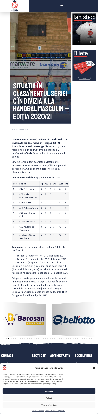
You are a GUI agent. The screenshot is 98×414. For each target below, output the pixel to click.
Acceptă (49, 391)
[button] (94, 368)
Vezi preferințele (49, 405)
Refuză (49, 398)
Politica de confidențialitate (55, 411)
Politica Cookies (38, 411)
